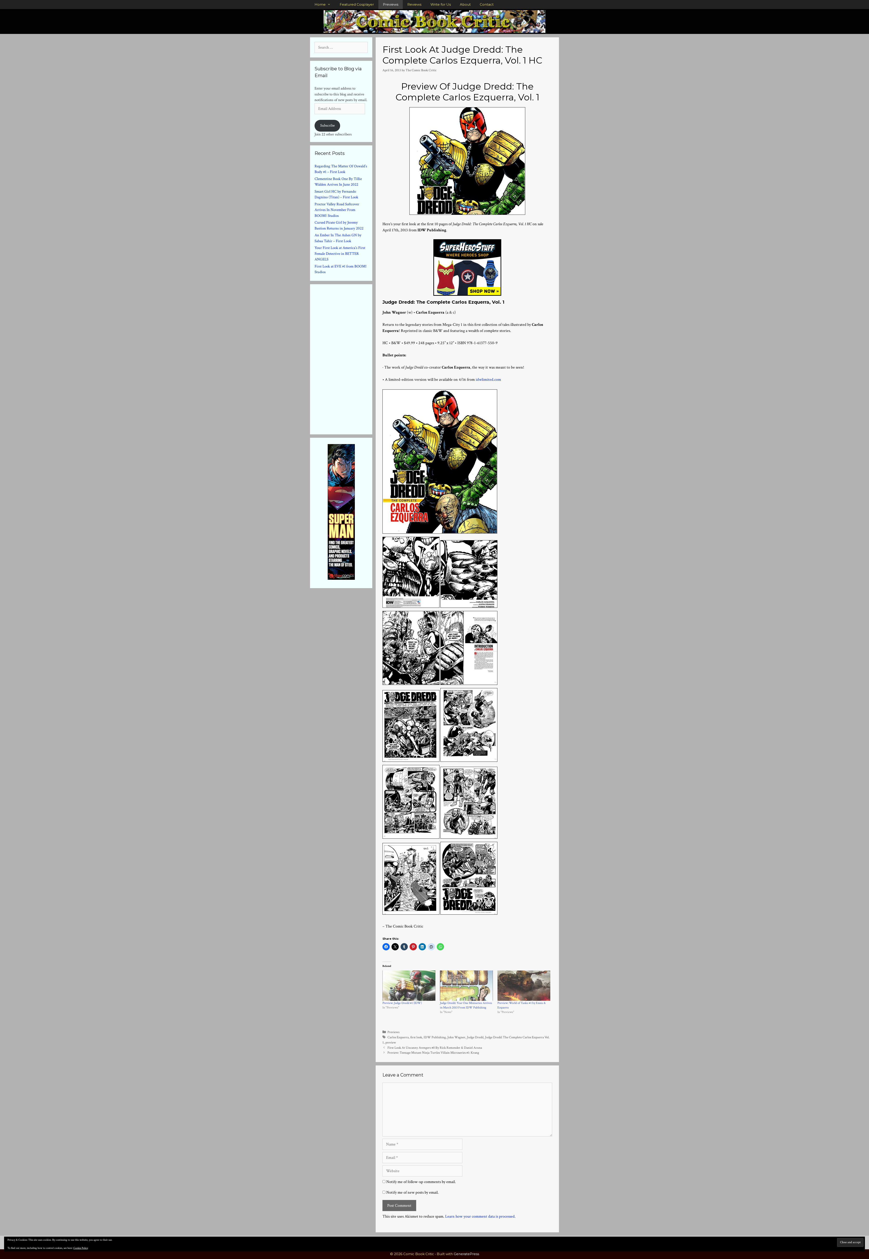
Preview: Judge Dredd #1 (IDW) (402, 1003)
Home (320, 4)
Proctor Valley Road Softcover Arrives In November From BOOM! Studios (337, 210)
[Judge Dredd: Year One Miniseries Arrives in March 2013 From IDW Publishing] (466, 985)
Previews (390, 4)
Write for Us (440, 4)
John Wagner (456, 1037)
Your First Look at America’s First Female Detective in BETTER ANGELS (340, 253)
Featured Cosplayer (357, 4)
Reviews (414, 4)
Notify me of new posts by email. (412, 1192)
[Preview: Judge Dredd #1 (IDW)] (408, 985)
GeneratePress (466, 1254)
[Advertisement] (348, 358)
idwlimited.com (488, 379)
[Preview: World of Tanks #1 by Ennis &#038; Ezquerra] (523, 985)
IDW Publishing (435, 1037)
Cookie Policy (80, 1248)
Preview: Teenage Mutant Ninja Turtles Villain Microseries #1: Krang (433, 1052)
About (465, 4)
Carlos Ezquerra (398, 1037)
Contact (487, 4)
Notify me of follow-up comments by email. (421, 1181)
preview (390, 1042)
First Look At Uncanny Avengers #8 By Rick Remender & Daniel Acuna (434, 1047)
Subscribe (327, 125)
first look (416, 1037)
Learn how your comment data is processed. (480, 1216)
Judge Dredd (475, 1037)
